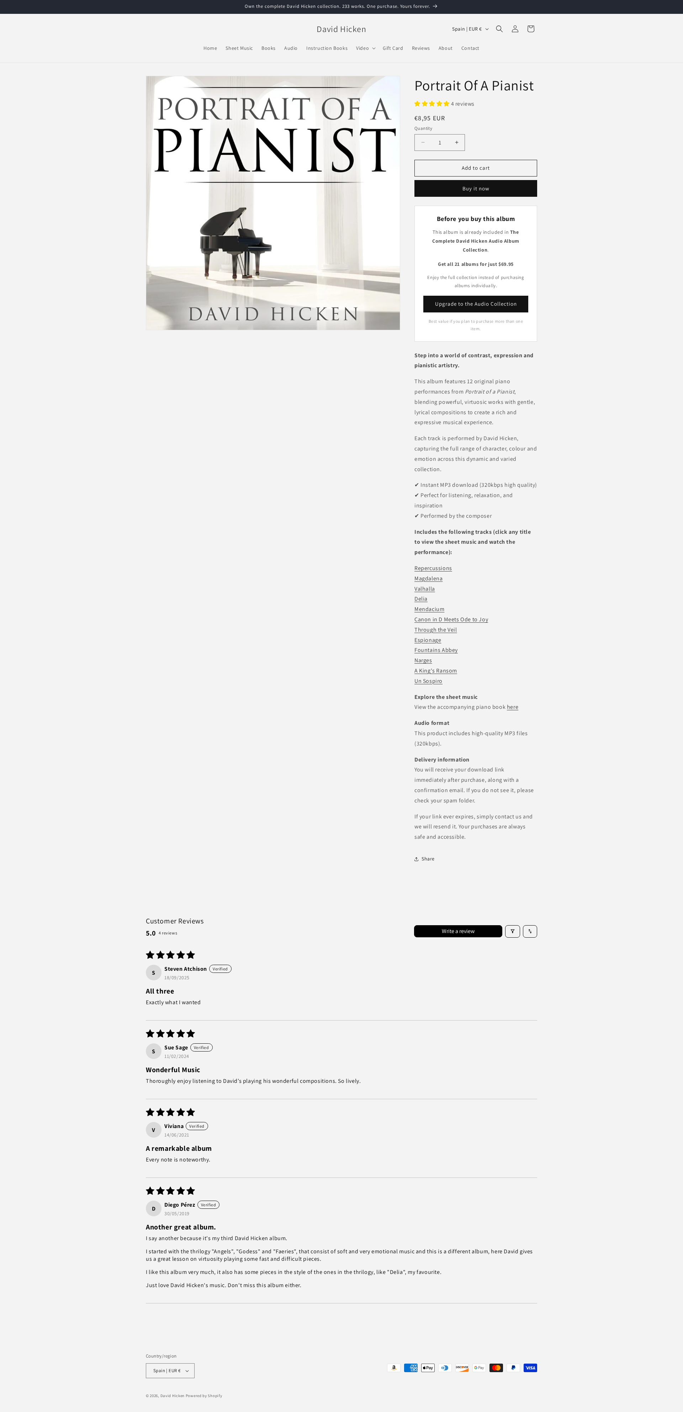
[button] (365, 48)
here (512, 707)
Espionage (427, 640)
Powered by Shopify (204, 1395)
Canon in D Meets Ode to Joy (451, 619)
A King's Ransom (435, 670)
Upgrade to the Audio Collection (476, 303)
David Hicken (172, 1395)
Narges (423, 660)
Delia (421, 598)
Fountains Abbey (436, 650)
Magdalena (428, 578)
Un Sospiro (428, 681)
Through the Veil (435, 629)
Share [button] (428, 858)
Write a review (458, 931)
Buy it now (475, 188)
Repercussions (433, 568)
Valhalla (424, 588)
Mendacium (429, 609)
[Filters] (512, 931)
